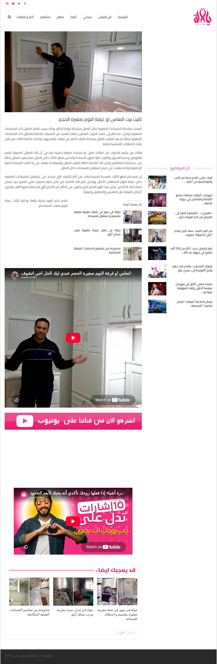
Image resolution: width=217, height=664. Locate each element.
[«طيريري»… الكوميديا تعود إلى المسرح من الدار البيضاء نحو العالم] (157, 218)
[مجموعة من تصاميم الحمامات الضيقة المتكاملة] (132, 253)
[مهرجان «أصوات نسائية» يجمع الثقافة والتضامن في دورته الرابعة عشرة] (157, 200)
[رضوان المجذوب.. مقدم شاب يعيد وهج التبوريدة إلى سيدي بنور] (157, 271)
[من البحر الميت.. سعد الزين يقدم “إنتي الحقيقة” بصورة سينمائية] (157, 235)
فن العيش (104, 17)
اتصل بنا (185, 3)
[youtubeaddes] (73, 421)
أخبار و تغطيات (25, 17)
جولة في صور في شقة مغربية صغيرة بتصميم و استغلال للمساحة (97, 214)
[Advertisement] (180, 95)
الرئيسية (123, 17)
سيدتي (87, 17)
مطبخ (60, 17)
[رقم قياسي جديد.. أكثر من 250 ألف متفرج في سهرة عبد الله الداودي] (157, 253)
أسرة (73, 17)
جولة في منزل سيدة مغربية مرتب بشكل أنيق (97, 232)
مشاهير (45, 17)
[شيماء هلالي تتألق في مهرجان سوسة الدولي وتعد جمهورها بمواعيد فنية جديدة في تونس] (157, 289)
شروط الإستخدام (172, 3)
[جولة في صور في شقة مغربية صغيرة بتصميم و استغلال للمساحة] (132, 217)
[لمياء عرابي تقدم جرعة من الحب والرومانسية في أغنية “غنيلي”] (157, 182)
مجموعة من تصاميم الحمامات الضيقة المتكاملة (97, 250)
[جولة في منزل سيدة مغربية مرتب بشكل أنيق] (132, 235)
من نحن (209, 3)
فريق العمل (197, 3)
